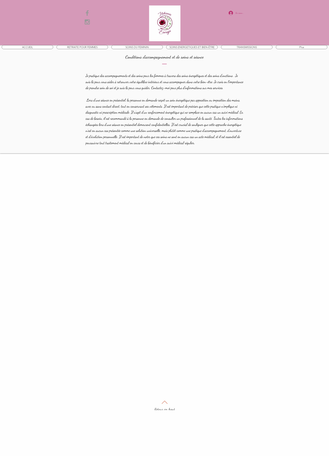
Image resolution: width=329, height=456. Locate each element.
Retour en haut (165, 409)
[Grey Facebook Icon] (87, 13)
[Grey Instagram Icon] (87, 21)
